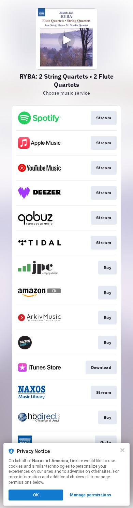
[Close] (122, 450)
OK (36, 495)
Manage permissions (90, 495)
